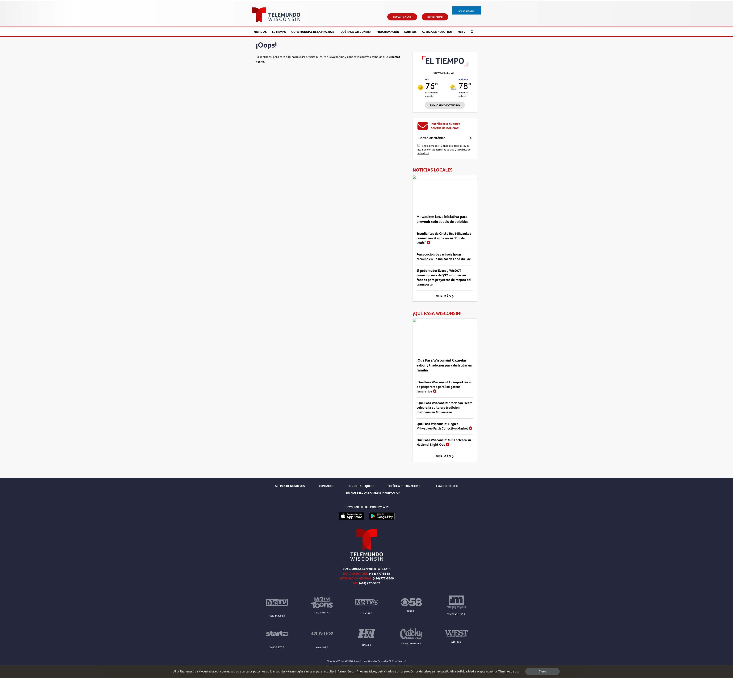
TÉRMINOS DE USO (446, 486)
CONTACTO (326, 486)
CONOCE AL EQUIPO (360, 486)
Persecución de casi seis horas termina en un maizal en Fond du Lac (444, 256)
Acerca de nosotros (437, 32)
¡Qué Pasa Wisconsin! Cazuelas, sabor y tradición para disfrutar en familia (444, 365)
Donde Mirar (434, 17)
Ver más (444, 296)
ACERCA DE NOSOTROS (290, 486)
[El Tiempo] (445, 65)
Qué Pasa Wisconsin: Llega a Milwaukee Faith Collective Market (443, 426)
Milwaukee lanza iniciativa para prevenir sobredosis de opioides (442, 219)
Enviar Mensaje (402, 17)
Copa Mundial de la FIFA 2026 (312, 32)
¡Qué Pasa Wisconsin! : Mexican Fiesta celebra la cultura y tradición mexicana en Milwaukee (444, 407)
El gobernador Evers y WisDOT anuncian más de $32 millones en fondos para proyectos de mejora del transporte (444, 277)
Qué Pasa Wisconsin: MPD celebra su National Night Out (444, 442)
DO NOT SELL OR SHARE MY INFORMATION (373, 493)
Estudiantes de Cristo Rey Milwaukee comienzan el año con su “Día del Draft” (444, 238)
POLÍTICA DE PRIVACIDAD (403, 486)
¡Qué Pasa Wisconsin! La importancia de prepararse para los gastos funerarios (444, 387)
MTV (461, 32)
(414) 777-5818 (379, 574)
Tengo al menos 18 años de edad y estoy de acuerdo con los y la (444, 149)
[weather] (420, 87)
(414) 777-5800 (383, 578)
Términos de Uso (445, 149)
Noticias (260, 32)
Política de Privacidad (460, 671)
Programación (387, 32)
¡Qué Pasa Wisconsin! (355, 32)
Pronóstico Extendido (445, 105)
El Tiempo (279, 32)
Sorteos (410, 32)
